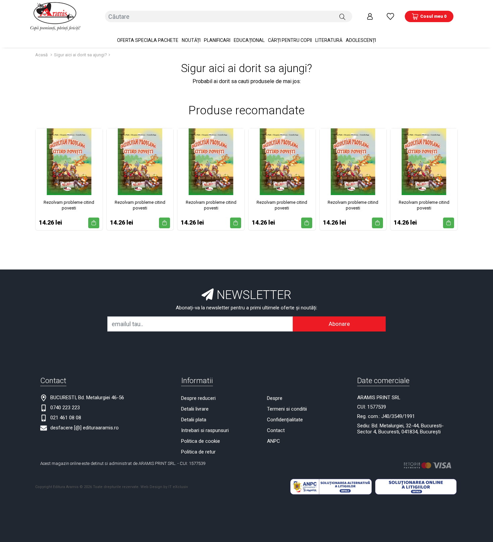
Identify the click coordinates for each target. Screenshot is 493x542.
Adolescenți (361, 40)
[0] (390, 16)
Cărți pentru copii (290, 40)
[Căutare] (342, 16)
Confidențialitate (285, 420)
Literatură (328, 40)
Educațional (249, 40)
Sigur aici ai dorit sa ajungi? (80, 54)
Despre (274, 398)
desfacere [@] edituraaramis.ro (84, 428)
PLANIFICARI (217, 40)
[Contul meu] (370, 16)
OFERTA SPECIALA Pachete (147, 40)
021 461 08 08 (65, 418)
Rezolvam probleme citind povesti (69, 205)
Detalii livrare (195, 409)
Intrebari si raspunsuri (205, 430)
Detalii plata (193, 420)
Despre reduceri (198, 398)
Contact (276, 430)
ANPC (273, 441)
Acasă (41, 54)
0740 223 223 (65, 408)
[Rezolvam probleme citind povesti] (69, 161)
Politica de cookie (200, 441)
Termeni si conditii (287, 409)
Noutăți (191, 40)
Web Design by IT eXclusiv (164, 487)
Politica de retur (198, 452)
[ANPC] (331, 486)
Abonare (339, 323)
